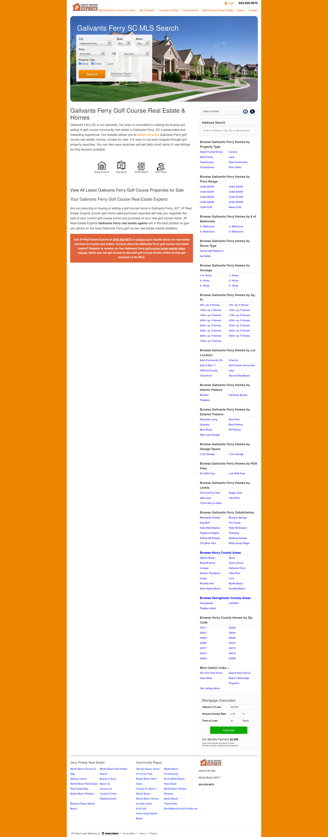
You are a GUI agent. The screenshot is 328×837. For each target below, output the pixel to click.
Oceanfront (206, 375)
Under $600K (207, 196)
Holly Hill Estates (238, 527)
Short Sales (235, 167)
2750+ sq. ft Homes (239, 325)
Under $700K (236, 196)
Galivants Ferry (237, 568)
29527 (203, 632)
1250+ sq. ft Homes (239, 310)
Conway (204, 568)
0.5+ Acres (205, 275)
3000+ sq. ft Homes (210, 330)
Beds (120, 39)
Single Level (235, 492)
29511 (203, 627)
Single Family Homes (211, 151)
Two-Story (234, 497)
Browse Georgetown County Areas (225, 598)
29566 (203, 637)
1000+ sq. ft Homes (210, 310)
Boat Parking (236, 424)
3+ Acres (233, 280)
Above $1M (235, 207)
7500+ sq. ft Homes (210, 340)
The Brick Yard (208, 543)
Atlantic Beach (207, 557)
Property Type (87, 59)
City (81, 39)
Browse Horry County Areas (220, 552)
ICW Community (208, 370)
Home (84, 63)
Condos (233, 151)
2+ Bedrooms (207, 226)
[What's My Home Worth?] (161, 168)
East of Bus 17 (208, 365)
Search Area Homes (240, 672)
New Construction (238, 162)
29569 (203, 643)
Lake (231, 370)
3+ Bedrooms (236, 226)
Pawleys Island (208, 608)
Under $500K (236, 191)
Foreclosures (207, 167)
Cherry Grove (236, 563)
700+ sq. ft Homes (239, 305)
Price (82, 49)
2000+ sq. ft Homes (210, 320)
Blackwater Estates (210, 517)
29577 (203, 648)
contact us (142, 239)
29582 (203, 658)
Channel (233, 360)
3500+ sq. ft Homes (239, 330)
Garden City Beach (210, 573)
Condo (97, 63)
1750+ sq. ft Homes (239, 315)
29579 (232, 648)
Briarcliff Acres (207, 563)
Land (110, 63)
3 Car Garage (236, 454)
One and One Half (210, 492)
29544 (232, 632)
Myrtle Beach (236, 583)
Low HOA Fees (237, 473)
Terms (142, 833)
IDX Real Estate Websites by (86, 833)
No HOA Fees (207, 473)
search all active (148, 134)
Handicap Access (238, 395)
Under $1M (206, 207)
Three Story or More (211, 503)
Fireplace (205, 400)
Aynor (232, 557)
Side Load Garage (210, 434)
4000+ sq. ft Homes (210, 335)
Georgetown (206, 603)
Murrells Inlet (207, 583)
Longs (203, 578)
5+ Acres (233, 285)
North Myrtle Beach (210, 588)
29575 (232, 653)
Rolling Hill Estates (210, 538)
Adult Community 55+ (211, 360)
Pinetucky (234, 533)
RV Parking (235, 429)
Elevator (204, 395)
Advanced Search (121, 73)
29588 (232, 658)
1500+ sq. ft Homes (210, 315)
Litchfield (233, 603)
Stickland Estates (238, 538)
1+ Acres (233, 275)
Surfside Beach (237, 588)
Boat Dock (234, 419)
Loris (231, 578)
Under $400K (207, 191)
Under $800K (207, 202)
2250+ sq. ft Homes (239, 320)
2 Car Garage (207, 454)
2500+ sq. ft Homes (210, 325)
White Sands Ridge (239, 543)
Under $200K (207, 186)
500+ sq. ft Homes (210, 305)
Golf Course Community (242, 365)
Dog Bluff (205, 522)
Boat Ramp (206, 429)
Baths (139, 39)
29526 (232, 627)
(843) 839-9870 (122, 239)
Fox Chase (235, 522)
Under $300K (236, 186)
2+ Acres (204, 280)
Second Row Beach (239, 375)
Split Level (205, 497)
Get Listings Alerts (210, 688)
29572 (203, 653)
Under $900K (236, 202)
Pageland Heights (209, 533)
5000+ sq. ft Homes (239, 335)
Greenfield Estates (210, 527)
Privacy (153, 833)
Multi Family (206, 157)
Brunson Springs (238, 517)
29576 (232, 643)
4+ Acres (204, 285)
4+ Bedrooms (207, 231)
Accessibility (129, 833)
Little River (234, 573)
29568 (232, 637)
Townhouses (207, 162)
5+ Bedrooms (236, 231)
